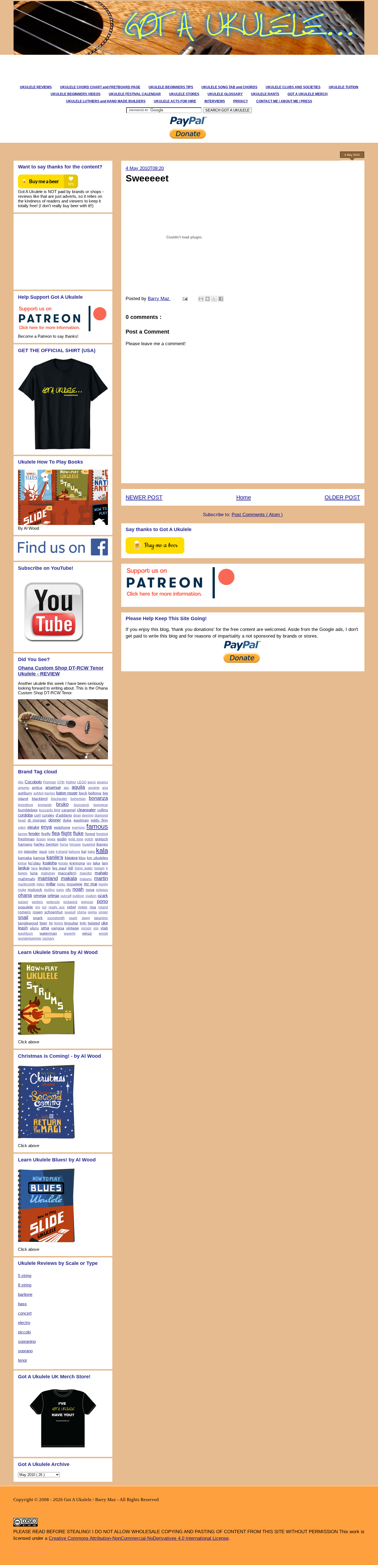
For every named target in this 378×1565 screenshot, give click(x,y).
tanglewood (28, 923)
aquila (78, 787)
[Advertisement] (112, 67)
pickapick (70, 902)
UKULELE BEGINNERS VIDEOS (75, 94)
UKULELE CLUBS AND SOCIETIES (293, 87)
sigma (92, 912)
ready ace (57, 907)
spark (73, 918)
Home (243, 497)
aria (105, 788)
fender (34, 833)
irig (20, 852)
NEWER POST (144, 497)
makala (69, 878)
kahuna (74, 852)
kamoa (39, 858)
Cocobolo (33, 781)
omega (39, 895)
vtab (104, 928)
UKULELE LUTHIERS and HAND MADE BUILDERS (106, 101)
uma (45, 928)
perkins (37, 902)
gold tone (75, 839)
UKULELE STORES (184, 94)
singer (103, 912)
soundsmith (56, 918)
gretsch (101, 839)
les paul (59, 868)
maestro (86, 873)
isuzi (43, 851)
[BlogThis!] (207, 298)
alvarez (102, 782)
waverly (70, 933)
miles (41, 884)
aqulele (94, 788)
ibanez (102, 844)
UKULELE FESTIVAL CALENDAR (135, 94)
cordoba (25, 815)
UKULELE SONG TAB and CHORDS (229, 87)
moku (61, 884)
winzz (87, 933)
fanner (23, 834)
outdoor (78, 896)
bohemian (78, 799)
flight (66, 833)
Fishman (49, 782)
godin (62, 839)
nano (60, 890)
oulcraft (65, 896)
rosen (38, 912)
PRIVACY (240, 101)
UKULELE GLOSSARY (225, 94)
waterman (48, 933)
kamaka (25, 858)
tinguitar (71, 923)
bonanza (98, 798)
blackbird (40, 799)
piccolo (24, 1332)
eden (22, 828)
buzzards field (49, 810)
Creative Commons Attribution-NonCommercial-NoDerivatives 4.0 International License (139, 1538)
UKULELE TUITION (343, 87)
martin (101, 878)
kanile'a (54, 857)
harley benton (46, 844)
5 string (24, 1275)
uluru (34, 928)
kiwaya (71, 857)
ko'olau (34, 863)
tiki (51, 923)
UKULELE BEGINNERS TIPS (171, 87)
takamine (101, 918)
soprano (25, 1350)
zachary (48, 938)
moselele (74, 884)
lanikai (23, 867)
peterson (53, 902)
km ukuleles (97, 858)
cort (37, 815)
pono (102, 901)
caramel (68, 810)
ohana (25, 895)
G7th (60, 782)
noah (78, 889)
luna (34, 873)
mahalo (101, 872)
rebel (71, 907)
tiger (43, 923)
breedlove (25, 805)
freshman (26, 839)
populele (25, 907)
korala (63, 863)
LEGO (81, 782)
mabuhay (48, 873)
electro (24, 1322)
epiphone (62, 827)
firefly (46, 834)
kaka (91, 852)
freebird (102, 834)
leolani (44, 868)
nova (90, 890)
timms (58, 923)
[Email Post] (184, 298)
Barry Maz (159, 298)
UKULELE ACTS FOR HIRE (175, 101)
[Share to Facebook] (221, 298)
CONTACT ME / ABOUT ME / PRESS (284, 101)
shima (81, 912)
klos (82, 858)
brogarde (45, 805)
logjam (99, 868)
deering (88, 815)
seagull (70, 912)
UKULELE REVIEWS (36, 87)
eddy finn (99, 820)
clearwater (86, 809)
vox (96, 928)
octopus (102, 890)
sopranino (27, 1341)
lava (34, 868)
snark (38, 918)
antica (37, 788)
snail (23, 917)
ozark (103, 895)
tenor (22, 1360)
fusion (41, 839)
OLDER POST (342, 497)
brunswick (81, 805)
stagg (86, 918)
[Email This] (201, 298)
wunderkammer (30, 938)
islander (31, 851)
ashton (38, 793)
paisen (23, 902)
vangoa (57, 928)
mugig (103, 884)
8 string (24, 1285)
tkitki (83, 923)
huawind (88, 844)
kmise (22, 863)
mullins (49, 890)
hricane (75, 844)
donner (54, 820)
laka (96, 863)
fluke (78, 833)
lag (89, 863)
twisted (94, 923)
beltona (94, 793)
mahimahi (26, 879)
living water (84, 868)
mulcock (35, 890)
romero (24, 912)
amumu (23, 788)
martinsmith (26, 884)
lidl (70, 868)
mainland (48, 878)
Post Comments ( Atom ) (257, 514)
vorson (86, 928)
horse (64, 844)
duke (67, 820)
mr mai (90, 884)
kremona (77, 863)
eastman (81, 820)
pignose (87, 902)
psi (44, 907)
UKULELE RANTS (265, 94)
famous (97, 826)
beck (83, 793)
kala (102, 850)
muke (22, 890)
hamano (25, 844)
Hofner (71, 782)
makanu (86, 879)
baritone (25, 1294)
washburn (25, 933)
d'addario (64, 815)
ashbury (25, 793)
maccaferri (67, 873)
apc (66, 788)
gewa (51, 839)
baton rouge (67, 793)
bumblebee (28, 810)
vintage (72, 928)
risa (93, 907)
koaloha (50, 863)
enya (46, 827)
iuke (51, 852)
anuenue (53, 787)
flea (56, 833)
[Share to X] (214, 298)
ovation (91, 896)
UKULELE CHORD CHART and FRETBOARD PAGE (100, 87)
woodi (103, 933)
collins (102, 810)
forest (90, 834)
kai (83, 851)
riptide (82, 907)
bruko (62, 804)
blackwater (59, 799)
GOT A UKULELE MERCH (308, 94)
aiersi (91, 782)
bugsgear (101, 805)
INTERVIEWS (214, 101)
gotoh (89, 839)
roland (103, 907)
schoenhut (53, 912)
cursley (48, 815)
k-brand (62, 852)
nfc (68, 890)
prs (37, 907)
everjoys (78, 828)
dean (77, 815)
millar (51, 884)
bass (22, 1303)
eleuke (33, 827)
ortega (53, 895)
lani (105, 863)
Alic (21, 782)
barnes (50, 793)
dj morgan (37, 820)
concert (25, 1313)
